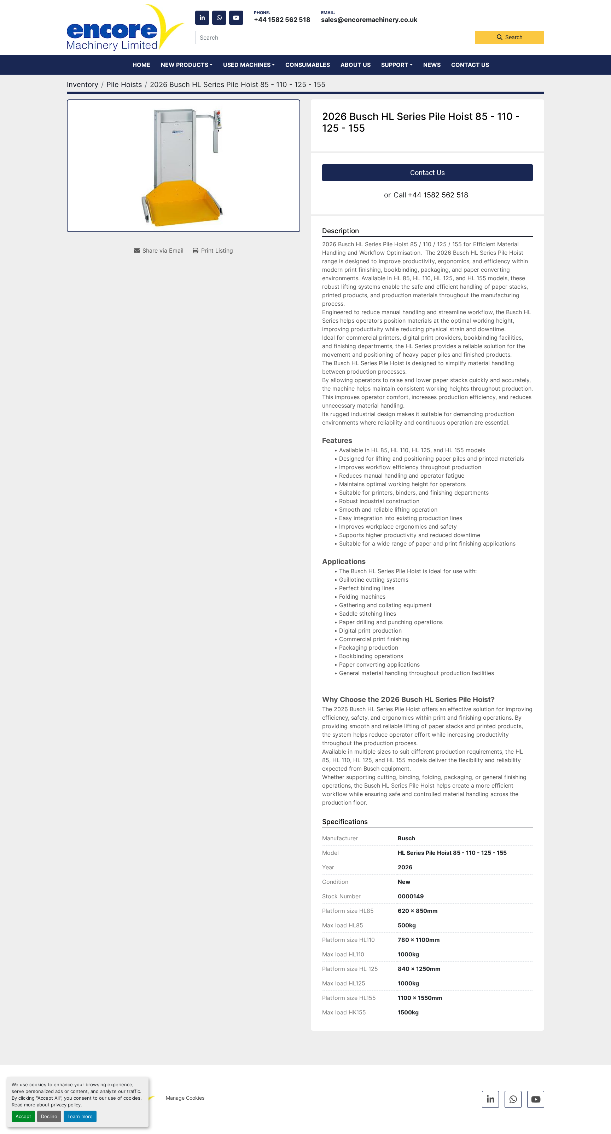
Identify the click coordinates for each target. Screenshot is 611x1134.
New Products (184, 64)
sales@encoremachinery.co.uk (369, 19)
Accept (23, 1116)
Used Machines (246, 64)
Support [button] (394, 64)
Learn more (80, 1116)
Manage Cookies (185, 1098)
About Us (356, 64)
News (432, 64)
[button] (187, 65)
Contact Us (470, 64)
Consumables (307, 64)
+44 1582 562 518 (282, 19)
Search (514, 37)
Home (141, 64)
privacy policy (66, 1104)
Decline (49, 1116)
